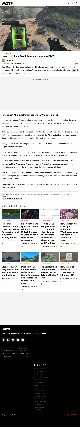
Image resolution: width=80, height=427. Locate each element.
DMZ (74, 70)
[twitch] (8, 340)
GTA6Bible (40, 410)
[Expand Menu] (73, 3)
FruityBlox (40, 404)
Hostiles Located (28, 132)
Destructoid (40, 388)
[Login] (76, 3)
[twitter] (13, 340)
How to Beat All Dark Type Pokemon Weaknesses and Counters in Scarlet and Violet (69, 232)
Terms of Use (23, 356)
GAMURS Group (73, 415)
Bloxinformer (40, 407)
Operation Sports (40, 396)
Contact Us (23, 348)
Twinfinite (40, 371)
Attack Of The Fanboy (40, 377)
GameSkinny (40, 393)
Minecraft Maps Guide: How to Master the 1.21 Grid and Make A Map (49, 272)
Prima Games (40, 380)
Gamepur (40, 374)
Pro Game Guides (40, 369)
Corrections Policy (8, 351)
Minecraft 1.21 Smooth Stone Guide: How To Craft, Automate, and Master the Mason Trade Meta (30, 275)
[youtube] (23, 340)
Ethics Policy (23, 351)
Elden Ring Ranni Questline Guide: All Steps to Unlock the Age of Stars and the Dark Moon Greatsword (30, 232)
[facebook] (18, 340)
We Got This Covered (40, 385)
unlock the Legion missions (26, 144)
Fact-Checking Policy (9, 353)
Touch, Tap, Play (40, 402)
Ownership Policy (25, 353)
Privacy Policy (6, 356)
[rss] (3, 340)
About (4, 348)
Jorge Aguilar (6, 241)
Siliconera (40, 382)
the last (50, 67)
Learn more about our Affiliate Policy (12, 198)
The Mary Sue (40, 399)
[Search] (69, 3)
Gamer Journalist (40, 391)
